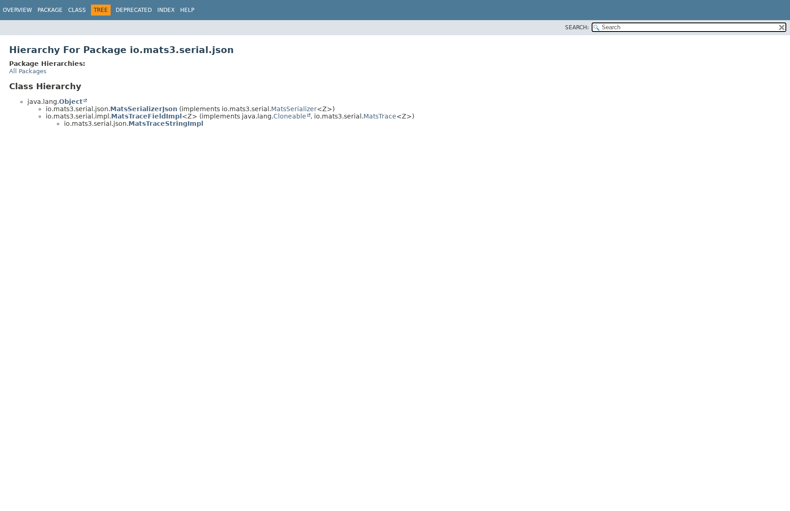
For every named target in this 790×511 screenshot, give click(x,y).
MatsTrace (379, 116)
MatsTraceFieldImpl (146, 116)
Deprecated (134, 10)
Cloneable (289, 116)
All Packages (28, 71)
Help (187, 10)
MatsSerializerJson (143, 109)
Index (166, 10)
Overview (17, 10)
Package (50, 10)
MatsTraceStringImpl (165, 123)
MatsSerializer (294, 109)
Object (71, 101)
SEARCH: (577, 27)
